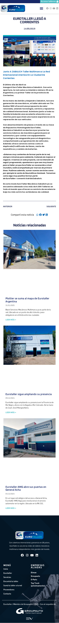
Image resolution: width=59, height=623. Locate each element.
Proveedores (8, 590)
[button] (41, 8)
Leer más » (10, 320)
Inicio (5, 569)
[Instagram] (51, 8)
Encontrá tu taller (10, 581)
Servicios (7, 577)
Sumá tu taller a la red (12, 586)
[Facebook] (47, 8)
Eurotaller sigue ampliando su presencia (28, 394)
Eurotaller (7, 573)
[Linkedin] (57, 8)
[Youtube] (54, 8)
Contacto (7, 594)
